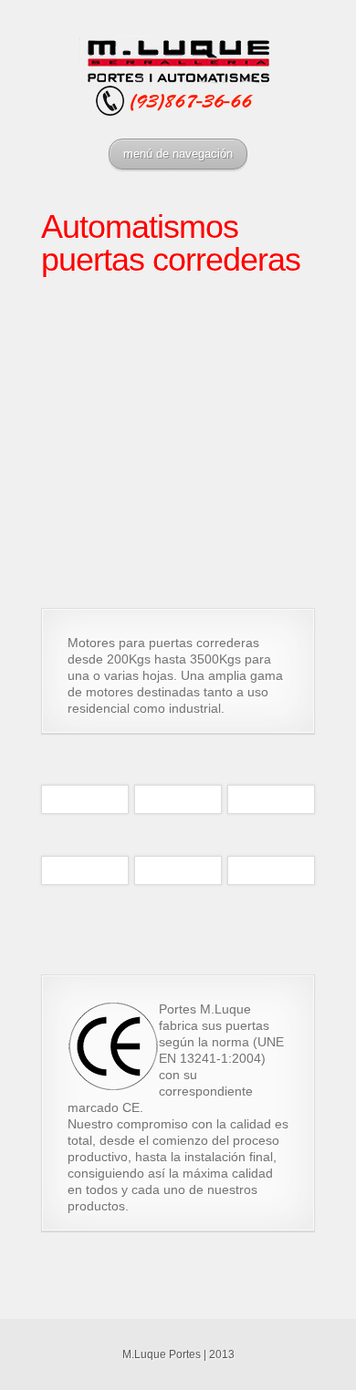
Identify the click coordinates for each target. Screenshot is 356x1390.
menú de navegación (178, 153)
